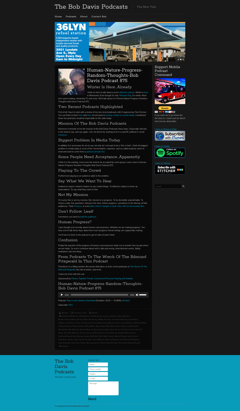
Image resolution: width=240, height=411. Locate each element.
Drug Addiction (127, 323)
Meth (69, 329)
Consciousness (85, 323)
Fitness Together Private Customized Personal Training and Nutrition (102, 278)
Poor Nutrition (109, 333)
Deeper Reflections (109, 323)
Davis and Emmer (96, 323)
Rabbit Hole (94, 336)
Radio (101, 336)
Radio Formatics (108, 336)
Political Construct (98, 333)
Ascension (106, 316)
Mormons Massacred (86, 329)
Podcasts (71, 16)
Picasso (78, 206)
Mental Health (62, 329)
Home (58, 16)
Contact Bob (98, 16)
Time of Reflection (98, 339)
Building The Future (104, 319)
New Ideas (124, 329)
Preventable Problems (122, 333)
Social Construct (133, 336)
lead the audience (88, 217)
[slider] (143, 294)
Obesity (60, 333)
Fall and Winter (90, 326)
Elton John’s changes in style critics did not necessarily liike (117, 206)
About (84, 16)
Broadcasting (93, 319)
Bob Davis (65, 313)
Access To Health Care (83, 316)
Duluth (135, 323)
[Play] (61, 294)
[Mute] (137, 294)
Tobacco (108, 339)
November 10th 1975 (135, 329)
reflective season (126, 92)
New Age (117, 329)
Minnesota (75, 329)
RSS (70, 305)
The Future (88, 339)
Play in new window (76, 300)
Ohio (65, 333)
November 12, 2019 (80, 313)
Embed (126, 300)
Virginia (83, 343)
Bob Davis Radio (82, 319)
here (146, 92)
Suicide (81, 339)
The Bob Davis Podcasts (91, 7)
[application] (103, 295)
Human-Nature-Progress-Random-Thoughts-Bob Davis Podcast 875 (115, 75)
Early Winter (142, 323)
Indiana (123, 326)
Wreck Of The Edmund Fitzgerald (129, 343)
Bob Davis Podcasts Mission (67, 319)
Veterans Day (125, 95)
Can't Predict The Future (120, 319)
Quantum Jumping (83, 336)
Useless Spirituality (64, 343)
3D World (65, 316)
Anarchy (99, 316)
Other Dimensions (73, 333)
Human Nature (100, 326)
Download (90, 300)
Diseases (118, 323)
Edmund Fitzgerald (65, 326)
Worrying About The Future (109, 343)
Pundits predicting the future (67, 336)
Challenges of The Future (66, 323)
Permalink (65, 346)
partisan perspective (95, 151)
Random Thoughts (121, 336)
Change (77, 323)
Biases (120, 316)
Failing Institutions (78, 326)
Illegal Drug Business (113, 326)
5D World (72, 316)
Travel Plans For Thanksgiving (129, 339)
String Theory (62, 339)
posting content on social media (120, 115)
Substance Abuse (73, 339)
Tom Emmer (115, 339)
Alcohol (93, 316)
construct (62, 135)
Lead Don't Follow (133, 326)
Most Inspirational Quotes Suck (104, 329)
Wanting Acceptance (93, 343)
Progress (133, 333)
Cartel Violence (133, 319)
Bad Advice (114, 316)
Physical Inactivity (86, 333)
